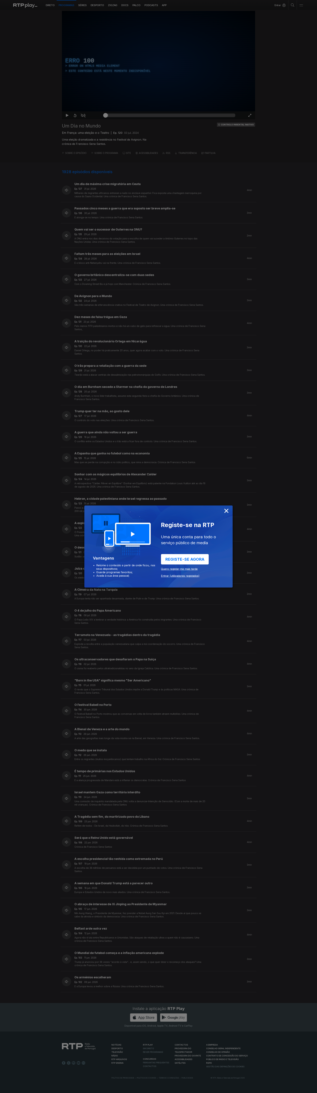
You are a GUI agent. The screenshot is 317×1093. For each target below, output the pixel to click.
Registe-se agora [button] (184, 559)
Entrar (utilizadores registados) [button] (180, 575)
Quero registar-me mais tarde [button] (179, 569)
